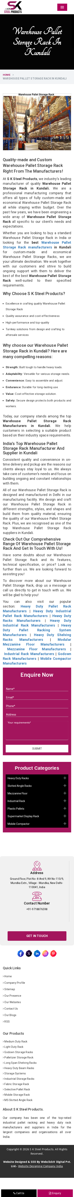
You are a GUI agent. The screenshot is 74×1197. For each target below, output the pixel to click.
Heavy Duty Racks (18, 778)
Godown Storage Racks (18, 1052)
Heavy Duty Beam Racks (19, 1068)
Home (6, 74)
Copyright (13, 1149)
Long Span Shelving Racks (20, 1062)
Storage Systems (15, 1073)
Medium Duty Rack (15, 1041)
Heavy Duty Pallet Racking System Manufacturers (37, 630)
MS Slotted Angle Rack (18, 1100)
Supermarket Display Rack (23, 816)
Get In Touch (37, 936)
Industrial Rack (16, 801)
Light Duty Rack (13, 1046)
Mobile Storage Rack (17, 1094)
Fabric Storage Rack (16, 1084)
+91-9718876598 (37, 909)
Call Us (20, 1193)
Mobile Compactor (19, 823)
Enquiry (56, 1193)
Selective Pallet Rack (17, 1089)
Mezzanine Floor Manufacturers (36, 649)
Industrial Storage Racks (19, 1078)
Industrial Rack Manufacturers (29, 654)
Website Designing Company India (40, 1166)
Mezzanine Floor (18, 793)
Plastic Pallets (16, 808)
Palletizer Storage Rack (18, 1057)
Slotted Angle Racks (20, 785)
